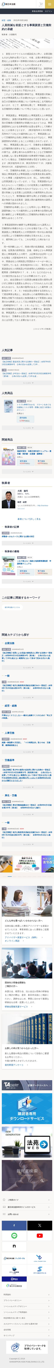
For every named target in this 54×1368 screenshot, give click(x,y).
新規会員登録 (37, 11)
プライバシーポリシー (13, 1300)
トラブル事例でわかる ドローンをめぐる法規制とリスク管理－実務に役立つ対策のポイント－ (34, 407)
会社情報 (7, 1330)
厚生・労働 (11, 795)
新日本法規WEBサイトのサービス (21, 1207)
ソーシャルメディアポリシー (15, 1306)
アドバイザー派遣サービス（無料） (21, 937)
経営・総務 (6, 20)
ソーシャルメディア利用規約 (15, 1312)
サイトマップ (9, 1336)
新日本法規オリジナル (12, 607)
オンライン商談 (12, 941)
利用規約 (7, 1295)
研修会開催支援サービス (16, 1006)
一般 (7, 676)
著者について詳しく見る (29, 519)
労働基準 (9, 760)
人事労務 (9, 733)
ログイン (48, 11)
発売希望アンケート (14, 1065)
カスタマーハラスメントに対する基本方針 (21, 1324)
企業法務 (9, 643)
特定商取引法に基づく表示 (14, 1318)
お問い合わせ (13, 1214)
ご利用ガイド (13, 1200)
